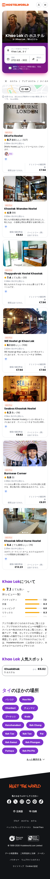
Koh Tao (9, 733)
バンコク (9, 699)
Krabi (27, 716)
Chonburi (10, 708)
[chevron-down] (28, 591)
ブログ (16, 821)
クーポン (41, 853)
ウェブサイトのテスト (30, 860)
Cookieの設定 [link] (32, 866)
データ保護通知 (11, 853)
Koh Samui (11, 742)
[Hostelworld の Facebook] (9, 801)
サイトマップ (18, 866)
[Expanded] (6, 81)
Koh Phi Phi (29, 750)
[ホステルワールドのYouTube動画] (28, 801)
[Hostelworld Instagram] (22, 801)
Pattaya (9, 750)
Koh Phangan (32, 742)
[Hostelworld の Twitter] (15, 801)
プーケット (10, 716)
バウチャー (14, 860)
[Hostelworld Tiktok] (41, 801)
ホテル (34, 821)
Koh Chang (35, 725)
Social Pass (38, 827)
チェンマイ (29, 708)
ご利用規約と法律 (27, 853)
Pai (41, 733)
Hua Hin (26, 699)
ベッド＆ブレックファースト (19, 827)
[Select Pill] (38, 4)
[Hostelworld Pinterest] (35, 801)
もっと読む (14, 99)
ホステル (8, 132)
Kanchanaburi (13, 725)
